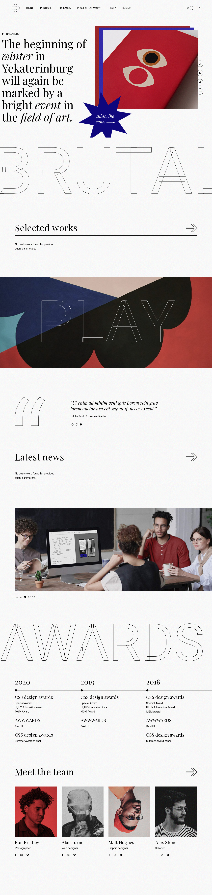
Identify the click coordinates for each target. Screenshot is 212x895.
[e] (113, 549)
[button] (73, 424)
